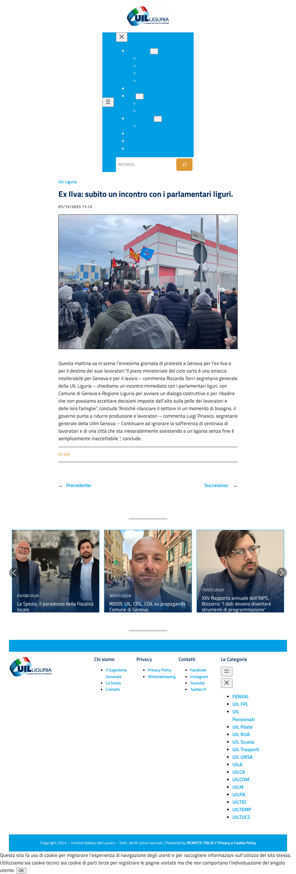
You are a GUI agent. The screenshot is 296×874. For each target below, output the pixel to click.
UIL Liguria (67, 182)
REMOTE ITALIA (200, 843)
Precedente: (79, 485)
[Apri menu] (108, 102)
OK (21, 871)
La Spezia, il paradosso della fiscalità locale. (55, 606)
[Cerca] (184, 164)
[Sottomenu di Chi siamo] (154, 51)
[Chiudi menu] (121, 37)
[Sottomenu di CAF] (140, 96)
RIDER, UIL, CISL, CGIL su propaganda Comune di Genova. (147, 606)
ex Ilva (64, 454)
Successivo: (217, 485)
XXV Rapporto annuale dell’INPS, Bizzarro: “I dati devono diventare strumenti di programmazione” (236, 603)
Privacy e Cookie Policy (237, 843)
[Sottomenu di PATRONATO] (158, 119)
